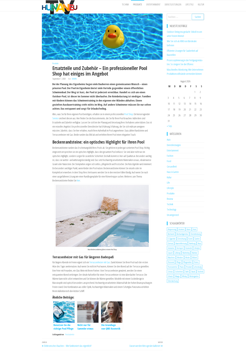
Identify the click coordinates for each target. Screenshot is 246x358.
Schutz (170, 271)
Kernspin (180, 248)
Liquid (170, 252)
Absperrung (172, 229)
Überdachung (173, 280)
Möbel (194, 257)
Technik (125, 4)
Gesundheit (172, 166)
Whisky (184, 276)
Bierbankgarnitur (182, 234)
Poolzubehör (69, 334)
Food (169, 161)
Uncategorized (173, 215)
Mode (187, 257)
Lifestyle (189, 4)
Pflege (178, 262)
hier (78, 180)
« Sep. (169, 126)
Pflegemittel (187, 262)
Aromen (181, 229)
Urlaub (170, 276)
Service (55, 118)
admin (74, 78)
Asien (188, 229)
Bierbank (171, 234)
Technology (171, 209)
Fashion (170, 155)
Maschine (171, 257)
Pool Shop (128, 114)
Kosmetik (188, 248)
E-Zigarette (171, 238)
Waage (177, 276)
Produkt (189, 266)
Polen (196, 262)
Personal (171, 262)
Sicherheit (179, 271)
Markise (194, 252)
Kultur (201, 4)
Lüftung (177, 252)
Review (170, 198)
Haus (199, 243)
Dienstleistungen (173, 4)
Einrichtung (182, 238)
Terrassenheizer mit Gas (99, 262)
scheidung (197, 266)
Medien (180, 257)
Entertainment (153, 4)
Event (190, 238)
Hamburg (192, 243)
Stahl (187, 271)
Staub (193, 271)
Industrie (171, 248)
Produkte (137, 4)
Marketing (186, 252)
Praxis (182, 266)
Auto (169, 139)
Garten (197, 238)
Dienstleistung (196, 234)
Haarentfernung (181, 243)
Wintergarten (194, 276)
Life (168, 182)
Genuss (170, 243)
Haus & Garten (173, 172)
